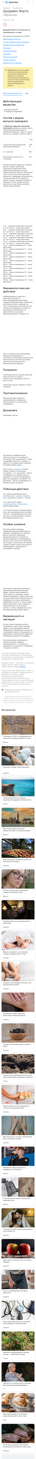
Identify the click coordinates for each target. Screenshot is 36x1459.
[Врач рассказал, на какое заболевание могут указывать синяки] (18, 1130)
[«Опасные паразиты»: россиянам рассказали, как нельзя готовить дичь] (18, 1438)
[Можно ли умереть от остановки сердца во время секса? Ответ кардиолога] (18, 945)
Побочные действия (10, 57)
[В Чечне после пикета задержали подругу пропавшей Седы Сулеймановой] (18, 883)
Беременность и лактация (12, 63)
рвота (5, 498)
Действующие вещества (11, 39)
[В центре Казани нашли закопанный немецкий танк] (18, 1191)
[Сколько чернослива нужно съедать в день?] (18, 1037)
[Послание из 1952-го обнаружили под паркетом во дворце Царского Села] (18, 729)
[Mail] (6, 2)
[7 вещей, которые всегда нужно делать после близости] (18, 1222)
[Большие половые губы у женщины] (18, 760)
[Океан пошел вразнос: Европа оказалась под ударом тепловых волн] (18, 791)
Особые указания (9, 60)
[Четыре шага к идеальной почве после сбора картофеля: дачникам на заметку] (18, 1068)
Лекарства (6, 8)
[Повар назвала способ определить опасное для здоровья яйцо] (18, 1099)
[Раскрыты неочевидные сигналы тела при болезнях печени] (18, 976)
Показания (7, 48)
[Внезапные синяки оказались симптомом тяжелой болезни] (18, 1007)
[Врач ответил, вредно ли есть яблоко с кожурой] (18, 1253)
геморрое (16, 469)
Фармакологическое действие (13, 45)
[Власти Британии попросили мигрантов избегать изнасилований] (18, 822)
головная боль (22, 504)
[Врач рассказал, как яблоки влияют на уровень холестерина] (18, 853)
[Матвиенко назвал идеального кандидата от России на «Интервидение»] (18, 1161)
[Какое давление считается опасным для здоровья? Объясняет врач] (18, 1315)
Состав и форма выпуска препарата (16, 42)
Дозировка (7, 54)
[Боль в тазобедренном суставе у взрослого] (18, 1284)
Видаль (23, 667)
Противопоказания (10, 51)
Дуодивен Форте (17, 8)
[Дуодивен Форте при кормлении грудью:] (5, 25)
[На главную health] (13, 2)
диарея (19, 496)
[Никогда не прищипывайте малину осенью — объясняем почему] (18, 1345)
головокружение (9, 504)
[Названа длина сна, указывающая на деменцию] (18, 914)
